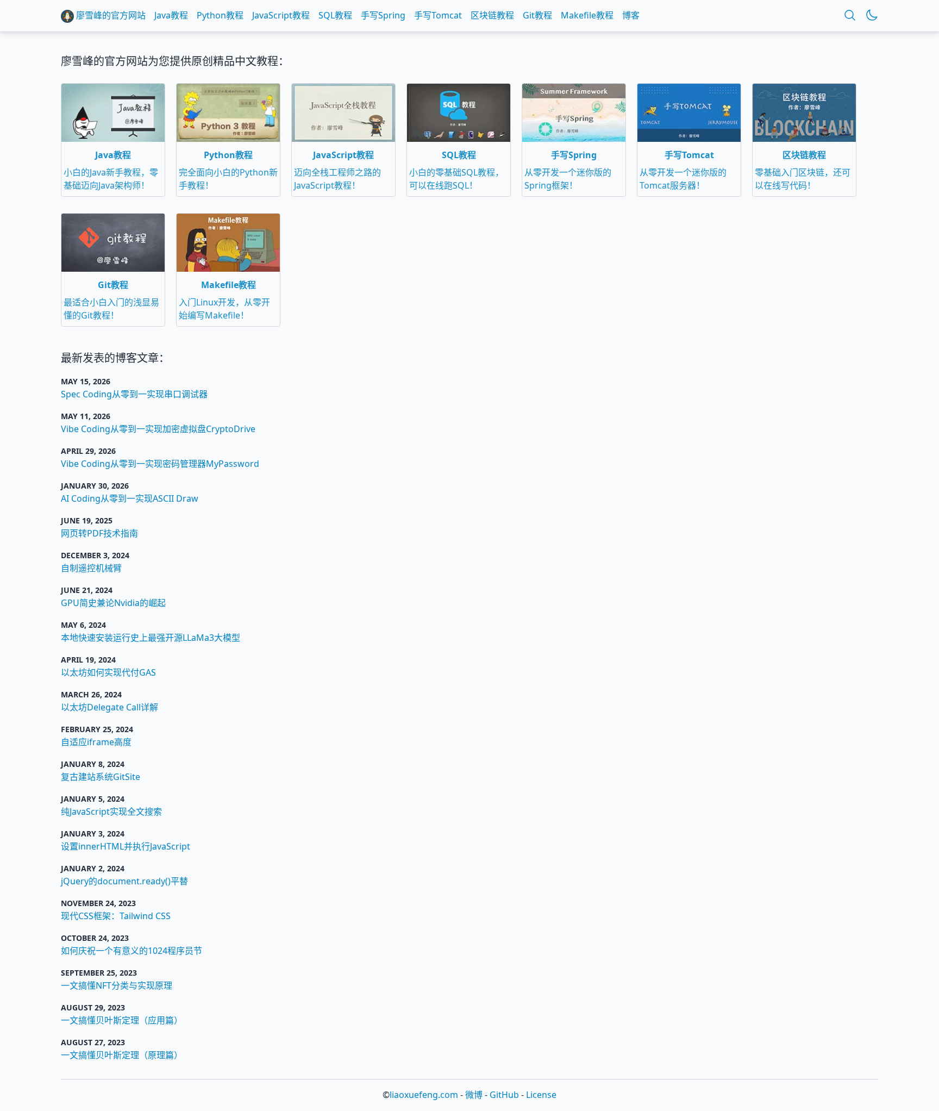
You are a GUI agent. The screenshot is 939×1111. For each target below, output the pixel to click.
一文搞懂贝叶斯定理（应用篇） (122, 1020)
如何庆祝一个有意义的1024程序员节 (131, 951)
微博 (474, 1095)
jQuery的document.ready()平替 (124, 881)
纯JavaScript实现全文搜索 (111, 811)
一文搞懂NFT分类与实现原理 (116, 985)
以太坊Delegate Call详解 (109, 707)
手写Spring (383, 15)
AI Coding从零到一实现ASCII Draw (129, 498)
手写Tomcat (438, 15)
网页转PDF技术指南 (99, 533)
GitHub (504, 1095)
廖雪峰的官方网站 (110, 15)
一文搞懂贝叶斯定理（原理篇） (122, 1055)
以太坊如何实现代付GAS (108, 672)
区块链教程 (492, 15)
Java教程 (171, 15)
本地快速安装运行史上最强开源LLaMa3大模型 (150, 638)
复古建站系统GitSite (100, 777)
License (541, 1095)
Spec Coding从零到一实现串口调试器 (134, 394)
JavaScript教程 (281, 15)
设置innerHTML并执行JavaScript (125, 846)
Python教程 (220, 15)
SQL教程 (335, 15)
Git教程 (537, 15)
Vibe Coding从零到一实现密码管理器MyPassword (160, 464)
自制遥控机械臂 (91, 568)
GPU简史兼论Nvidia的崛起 (113, 603)
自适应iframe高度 (96, 742)
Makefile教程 (587, 15)
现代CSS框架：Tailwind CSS (116, 916)
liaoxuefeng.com (424, 1095)
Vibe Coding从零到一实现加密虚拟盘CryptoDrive (158, 429)
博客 (631, 15)
